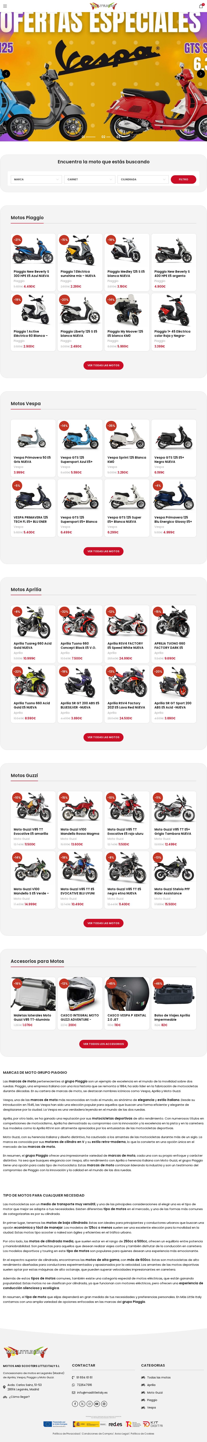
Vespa (18, 467)
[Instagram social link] (90, 1404)
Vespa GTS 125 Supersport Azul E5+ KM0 (77, 461)
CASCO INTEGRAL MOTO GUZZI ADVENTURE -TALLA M (80, 1019)
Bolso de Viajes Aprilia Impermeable (172, 1017)
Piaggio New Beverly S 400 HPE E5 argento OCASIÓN (172, 275)
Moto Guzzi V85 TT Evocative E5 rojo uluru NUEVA (125, 833)
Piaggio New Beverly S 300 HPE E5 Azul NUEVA (31, 273)
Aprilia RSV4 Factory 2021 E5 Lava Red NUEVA (126, 705)
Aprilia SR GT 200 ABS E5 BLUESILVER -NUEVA (80, 705)
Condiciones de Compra (97, 1433)
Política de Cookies (142, 1433)
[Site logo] (103, 6)
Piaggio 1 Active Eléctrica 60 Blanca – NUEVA (31, 335)
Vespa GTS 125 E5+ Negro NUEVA (169, 459)
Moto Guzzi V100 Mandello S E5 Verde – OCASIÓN (31, 893)
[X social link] (82, 1404)
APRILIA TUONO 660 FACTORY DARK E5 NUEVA (169, 647)
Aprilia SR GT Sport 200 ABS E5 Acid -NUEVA (172, 705)
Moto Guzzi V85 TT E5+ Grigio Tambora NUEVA (172, 831)
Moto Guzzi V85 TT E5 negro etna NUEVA (124, 891)
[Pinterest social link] (104, 1404)
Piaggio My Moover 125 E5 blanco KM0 (125, 333)
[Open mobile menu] (5, 6)
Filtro (183, 179)
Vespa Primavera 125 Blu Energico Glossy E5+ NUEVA (173, 521)
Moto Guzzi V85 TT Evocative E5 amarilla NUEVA (31, 833)
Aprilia (18, 653)
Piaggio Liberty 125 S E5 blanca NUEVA (79, 333)
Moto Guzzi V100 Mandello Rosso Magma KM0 (80, 833)
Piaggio (19, 281)
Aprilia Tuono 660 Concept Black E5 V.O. (78, 645)
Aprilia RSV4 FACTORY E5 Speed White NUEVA (126, 645)
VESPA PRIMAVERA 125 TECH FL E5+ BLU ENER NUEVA (31, 521)
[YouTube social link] (97, 1404)
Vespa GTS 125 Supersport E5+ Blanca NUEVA (79, 521)
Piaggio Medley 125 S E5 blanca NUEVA (126, 273)
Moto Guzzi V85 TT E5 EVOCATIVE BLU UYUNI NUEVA (78, 893)
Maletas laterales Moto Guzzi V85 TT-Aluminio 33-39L (32, 1019)
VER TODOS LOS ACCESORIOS (103, 1044)
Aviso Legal (122, 1433)
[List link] (34, 1397)
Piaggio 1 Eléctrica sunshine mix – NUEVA (78, 273)
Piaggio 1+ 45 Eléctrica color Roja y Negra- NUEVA (172, 335)
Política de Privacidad (66, 1433)
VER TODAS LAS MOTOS (103, 365)
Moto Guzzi (22, 839)
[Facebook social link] (75, 1404)
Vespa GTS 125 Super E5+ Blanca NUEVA (124, 519)
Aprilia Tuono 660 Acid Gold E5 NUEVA (32, 705)
